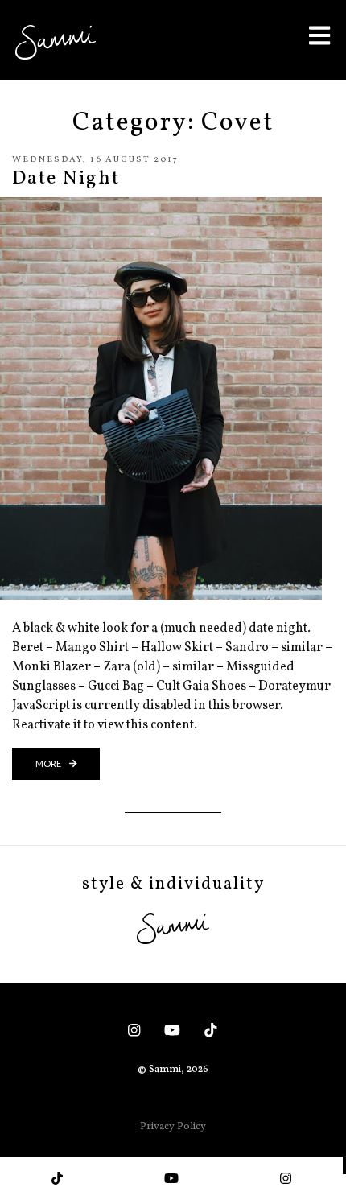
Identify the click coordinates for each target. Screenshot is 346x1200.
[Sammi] (55, 42)
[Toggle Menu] (319, 35)
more (49, 763)
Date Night (66, 178)
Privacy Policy (173, 1127)
